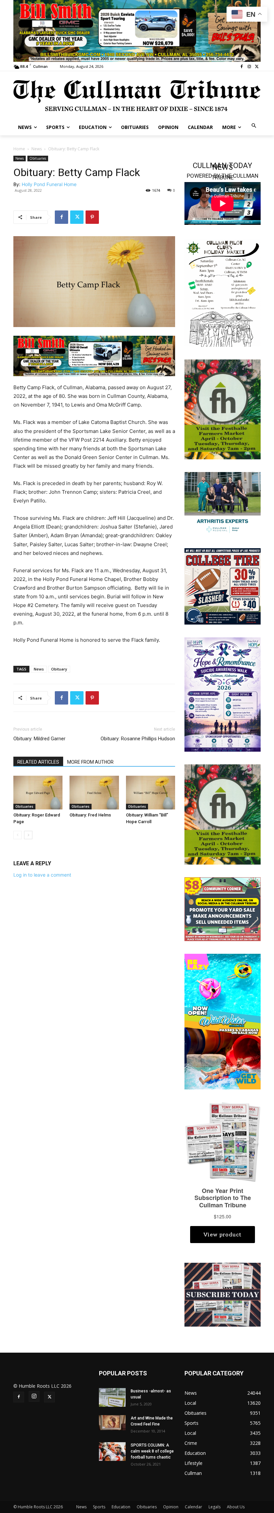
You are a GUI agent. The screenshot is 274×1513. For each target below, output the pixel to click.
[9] (137, 30)
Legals (215, 1507)
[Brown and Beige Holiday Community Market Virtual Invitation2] (222, 292)
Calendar (193, 1507)
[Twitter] (257, 66)
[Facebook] (242, 66)
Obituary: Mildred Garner (39, 739)
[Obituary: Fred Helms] (94, 792)
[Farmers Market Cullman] (222, 409)
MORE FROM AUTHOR (90, 762)
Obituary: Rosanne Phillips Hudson (138, 739)
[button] (254, 126)
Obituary (59, 668)
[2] (222, 503)
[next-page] (28, 835)
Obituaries (37, 158)
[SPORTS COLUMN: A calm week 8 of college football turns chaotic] (112, 1451)
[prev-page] (17, 835)
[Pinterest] (92, 217)
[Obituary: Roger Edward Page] (37, 792)
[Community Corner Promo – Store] (222, 908)
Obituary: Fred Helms (90, 814)
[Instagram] (249, 66)
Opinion (170, 1507)
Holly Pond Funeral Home (49, 184)
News (36, 149)
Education (121, 1507)
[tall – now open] (222, 1021)
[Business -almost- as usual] (112, 1397)
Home (19, 149)
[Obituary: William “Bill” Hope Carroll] (150, 792)
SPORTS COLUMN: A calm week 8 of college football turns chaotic (152, 1451)
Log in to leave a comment (42, 875)
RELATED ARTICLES (38, 762)
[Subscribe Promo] (222, 1294)
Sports (99, 1507)
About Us (236, 1507)
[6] (94, 355)
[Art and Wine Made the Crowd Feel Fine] (112, 1422)
